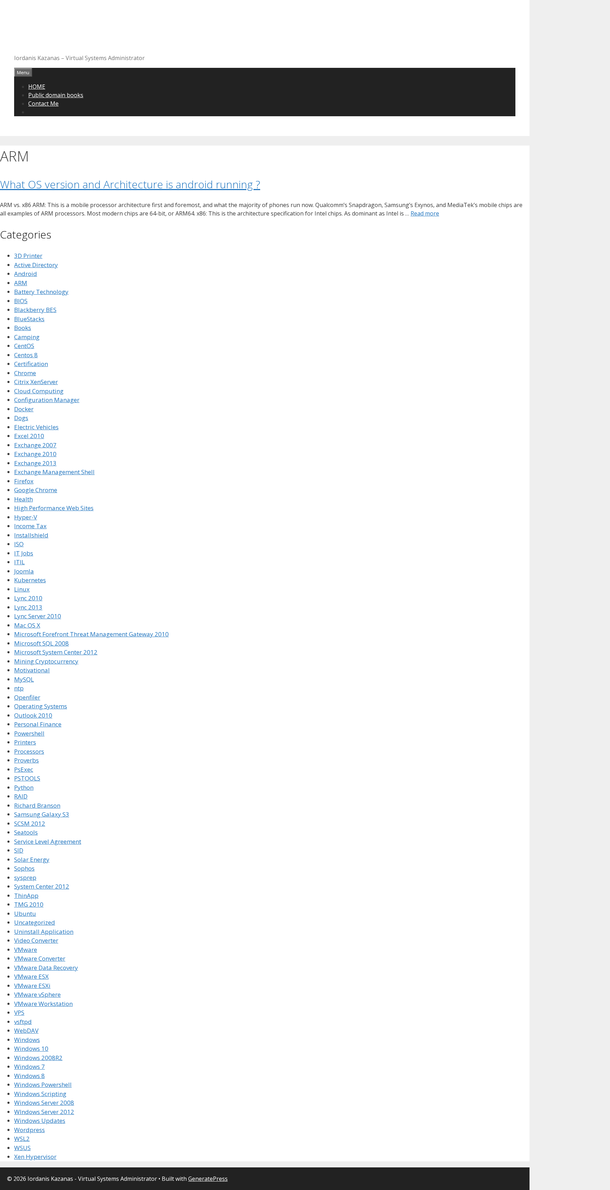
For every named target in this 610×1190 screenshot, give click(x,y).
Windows (27, 1040)
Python (24, 787)
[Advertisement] (142, 30)
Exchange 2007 (35, 445)
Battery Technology (41, 292)
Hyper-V (25, 517)
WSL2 (22, 1139)
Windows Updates (39, 1121)
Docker (24, 409)
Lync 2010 (28, 598)
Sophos (24, 868)
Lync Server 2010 (37, 616)
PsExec (23, 769)
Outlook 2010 (33, 715)
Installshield (31, 535)
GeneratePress (208, 1179)
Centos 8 (26, 355)
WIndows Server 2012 (44, 1112)
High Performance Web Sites (54, 508)
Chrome (25, 373)
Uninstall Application (43, 931)
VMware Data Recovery (46, 968)
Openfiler (27, 697)
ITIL (19, 562)
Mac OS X (27, 625)
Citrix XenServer (36, 382)
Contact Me (43, 103)
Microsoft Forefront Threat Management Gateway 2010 (91, 634)
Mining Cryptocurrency (46, 661)
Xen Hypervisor (35, 1157)
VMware (25, 949)
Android (25, 274)
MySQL (24, 679)
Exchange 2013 (35, 463)
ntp (19, 688)
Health (23, 499)
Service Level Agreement (47, 841)
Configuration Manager (46, 400)
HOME (36, 86)
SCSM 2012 (29, 823)
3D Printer (28, 256)
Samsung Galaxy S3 (41, 814)
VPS (19, 1012)
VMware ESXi (32, 986)
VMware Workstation (43, 1004)
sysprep (25, 877)
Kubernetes (30, 580)
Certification (31, 364)
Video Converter (36, 940)
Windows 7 (29, 1066)
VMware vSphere (37, 994)
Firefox (24, 481)
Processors (29, 751)
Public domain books (55, 95)
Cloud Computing (39, 391)
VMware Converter (39, 958)
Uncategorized (34, 922)
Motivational (32, 670)
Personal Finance (37, 724)
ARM (20, 283)
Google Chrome (35, 490)
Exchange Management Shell (54, 472)
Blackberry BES (35, 310)
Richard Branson (37, 805)
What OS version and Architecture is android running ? (130, 184)
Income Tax (30, 526)
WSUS (22, 1148)
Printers (25, 742)
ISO (19, 544)
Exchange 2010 (35, 454)
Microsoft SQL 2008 (41, 643)
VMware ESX (31, 976)
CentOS (24, 346)
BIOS (21, 301)
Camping (27, 337)
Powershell (29, 733)
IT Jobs (23, 553)
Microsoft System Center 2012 (55, 652)
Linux (22, 589)
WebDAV (26, 1030)
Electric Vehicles (36, 427)
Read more (425, 213)
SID (18, 850)
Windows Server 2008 (44, 1102)
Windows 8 (29, 1076)
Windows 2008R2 (38, 1058)
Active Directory (36, 265)
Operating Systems (40, 706)
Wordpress (29, 1130)
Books (22, 328)
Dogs (21, 418)
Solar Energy (31, 859)
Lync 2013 (28, 607)
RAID (21, 796)
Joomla (24, 571)
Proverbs (26, 760)
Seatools (26, 832)
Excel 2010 (29, 436)
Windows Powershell (43, 1084)
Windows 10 (31, 1048)
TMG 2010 (28, 904)
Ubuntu (25, 913)
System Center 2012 (41, 886)
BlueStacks (29, 319)
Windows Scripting (40, 1094)
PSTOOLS (27, 778)
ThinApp (26, 895)
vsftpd (23, 1022)
